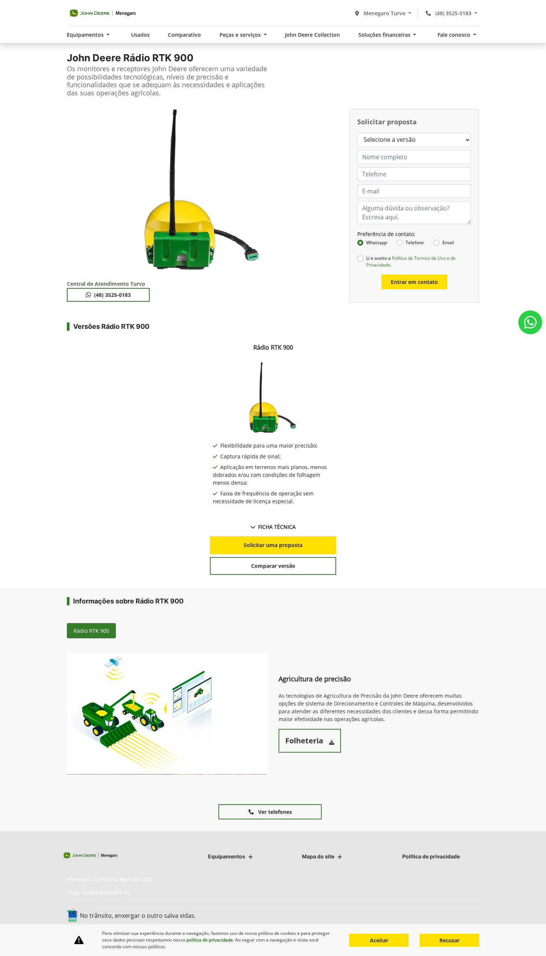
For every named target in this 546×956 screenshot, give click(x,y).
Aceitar (379, 940)
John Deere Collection (312, 34)
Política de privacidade (431, 856)
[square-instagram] (454, 914)
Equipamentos (226, 856)
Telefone (415, 242)
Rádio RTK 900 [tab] (91, 630)
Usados (140, 34)
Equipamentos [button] (86, 34)
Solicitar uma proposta (273, 545)
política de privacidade (209, 940)
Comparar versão (273, 565)
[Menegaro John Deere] (103, 13)
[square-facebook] (437, 914)
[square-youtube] (470, 914)
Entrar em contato (414, 281)
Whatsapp (376, 242)
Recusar (449, 940)
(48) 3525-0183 (453, 13)
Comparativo (184, 34)
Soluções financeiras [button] (385, 34)
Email (448, 242)
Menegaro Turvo (384, 13)
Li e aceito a (411, 261)
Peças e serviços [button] (241, 34)
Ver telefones (274, 811)
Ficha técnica (277, 526)
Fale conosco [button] (455, 34)
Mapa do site (318, 856)
